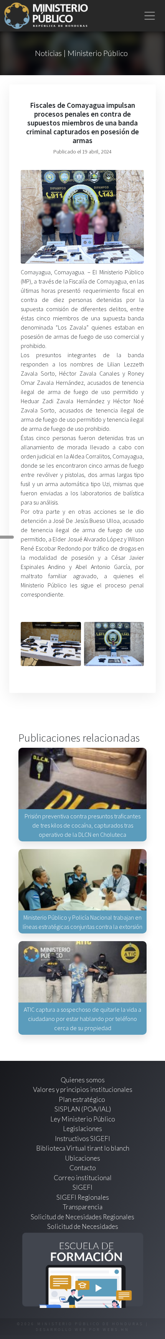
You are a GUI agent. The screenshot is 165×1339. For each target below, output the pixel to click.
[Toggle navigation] (150, 16)
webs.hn (116, 1329)
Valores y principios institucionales (82, 1089)
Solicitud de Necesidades (82, 1226)
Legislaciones (82, 1129)
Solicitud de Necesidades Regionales (82, 1217)
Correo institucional (83, 1178)
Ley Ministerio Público (82, 1119)
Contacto (82, 1168)
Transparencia (82, 1207)
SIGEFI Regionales (82, 1197)
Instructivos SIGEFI (82, 1139)
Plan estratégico (82, 1099)
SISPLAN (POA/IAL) (82, 1109)
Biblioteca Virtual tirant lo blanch (82, 1148)
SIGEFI (82, 1187)
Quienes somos (83, 1080)
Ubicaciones (82, 1158)
